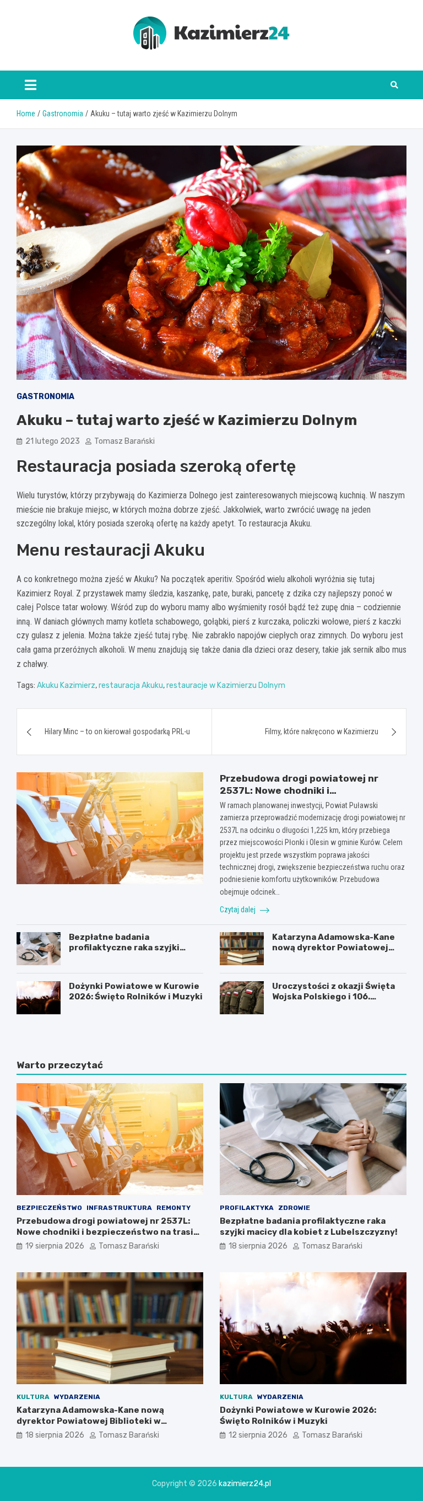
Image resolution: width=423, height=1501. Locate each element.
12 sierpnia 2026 (258, 1435)
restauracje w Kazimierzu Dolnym (225, 685)
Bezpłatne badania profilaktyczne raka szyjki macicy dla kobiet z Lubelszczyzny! (124, 953)
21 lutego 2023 (52, 441)
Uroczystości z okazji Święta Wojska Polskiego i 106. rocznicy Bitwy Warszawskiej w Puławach (338, 1002)
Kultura (33, 1397)
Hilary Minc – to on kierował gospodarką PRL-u (117, 731)
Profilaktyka (247, 1208)
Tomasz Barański (124, 441)
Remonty (173, 1208)
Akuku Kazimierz (66, 685)
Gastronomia (45, 396)
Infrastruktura (119, 1208)
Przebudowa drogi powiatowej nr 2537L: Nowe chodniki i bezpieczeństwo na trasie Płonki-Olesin (108, 1231)
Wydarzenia (77, 1397)
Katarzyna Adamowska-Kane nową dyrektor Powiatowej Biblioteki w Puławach (333, 948)
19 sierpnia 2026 (54, 1246)
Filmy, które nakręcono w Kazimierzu (321, 731)
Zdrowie (294, 1208)
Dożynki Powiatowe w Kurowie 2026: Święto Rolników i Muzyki (136, 991)
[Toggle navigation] (31, 85)
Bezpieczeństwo (49, 1208)
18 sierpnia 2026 (258, 1246)
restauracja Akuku (131, 685)
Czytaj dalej (238, 909)
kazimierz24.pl (245, 1483)
